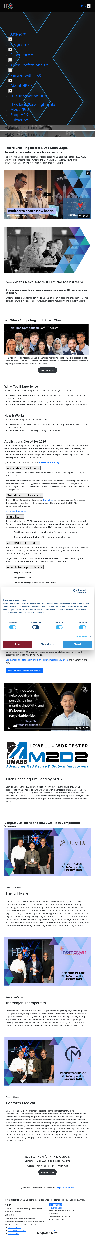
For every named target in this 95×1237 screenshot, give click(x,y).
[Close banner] (91, 591)
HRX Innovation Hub (28, 95)
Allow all (77, 644)
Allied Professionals (27, 65)
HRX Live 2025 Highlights (32, 104)
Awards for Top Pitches (23, 567)
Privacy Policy (14, 1227)
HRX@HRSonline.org (64, 1187)
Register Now (47, 1233)
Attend (16, 34)
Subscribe (19, 119)
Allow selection (47, 644)
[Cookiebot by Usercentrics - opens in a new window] (75, 591)
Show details (81, 636)
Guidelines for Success (23, 495)
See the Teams (47, 370)
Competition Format (21, 543)
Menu (84, 6)
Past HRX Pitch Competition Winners (25, 670)
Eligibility (13, 516)
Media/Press (21, 109)
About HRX (20, 85)
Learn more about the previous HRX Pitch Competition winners (37, 659)
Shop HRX (19, 114)
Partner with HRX (25, 75)
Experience (20, 54)
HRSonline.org (55, 1207)
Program (18, 44)
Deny (17, 644)
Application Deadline (22, 468)
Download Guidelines (16, 511)
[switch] (35, 627)
